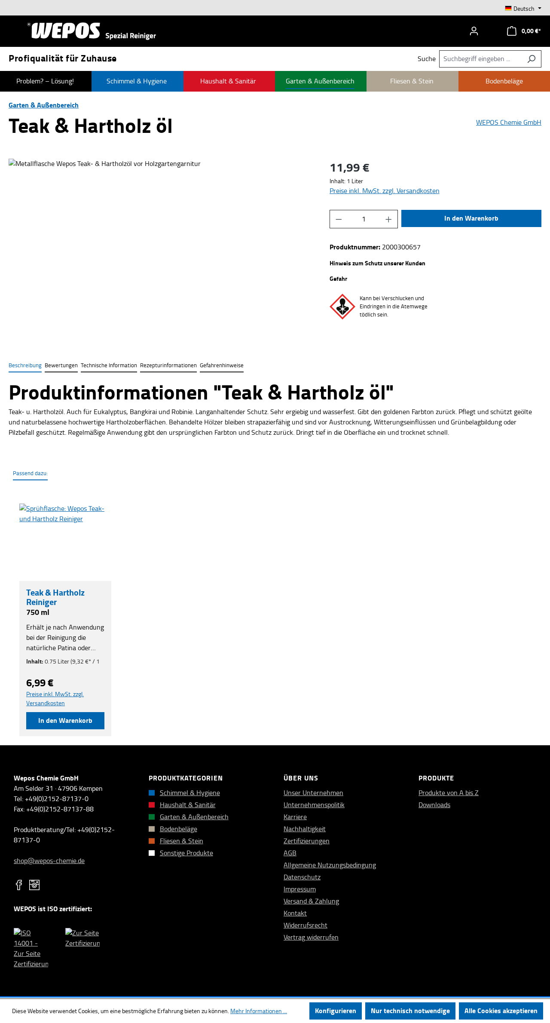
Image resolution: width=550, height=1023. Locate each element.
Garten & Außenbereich (194, 817)
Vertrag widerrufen (311, 937)
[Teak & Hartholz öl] (160, 251)
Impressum (300, 889)
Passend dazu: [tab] (30, 473)
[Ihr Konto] (474, 31)
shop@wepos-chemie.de (49, 860)
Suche (427, 59)
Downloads (434, 805)
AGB (290, 853)
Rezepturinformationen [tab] (168, 365)
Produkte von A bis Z (449, 793)
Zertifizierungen (307, 841)
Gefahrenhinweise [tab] (222, 365)
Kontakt (295, 913)
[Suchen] (531, 59)
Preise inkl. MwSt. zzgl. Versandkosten (385, 191)
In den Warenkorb (471, 218)
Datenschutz (302, 877)
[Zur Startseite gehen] (91, 31)
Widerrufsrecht (305, 925)
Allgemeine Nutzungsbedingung (330, 865)
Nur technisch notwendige (410, 1011)
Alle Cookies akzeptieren (501, 1011)
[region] (160, 251)
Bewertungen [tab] (61, 365)
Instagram (34, 885)
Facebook (19, 885)
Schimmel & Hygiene (190, 793)
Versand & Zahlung (311, 901)
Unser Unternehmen (313, 793)
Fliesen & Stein (181, 841)
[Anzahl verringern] (339, 219)
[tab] (25, 365)
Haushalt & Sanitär (188, 805)
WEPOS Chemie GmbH (508, 122)
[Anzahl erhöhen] (389, 219)
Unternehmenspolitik (314, 805)
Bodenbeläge (178, 829)
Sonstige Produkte (186, 853)
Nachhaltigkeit (305, 829)
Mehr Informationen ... (258, 1011)
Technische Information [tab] (109, 365)
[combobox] (480, 59)
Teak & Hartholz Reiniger (55, 597)
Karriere (295, 817)
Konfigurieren (335, 1011)
